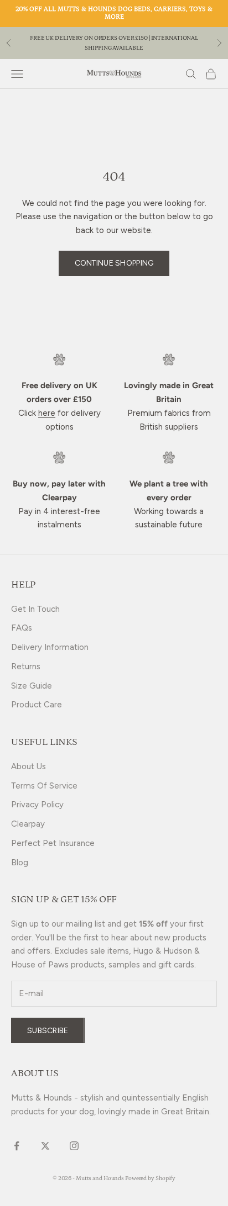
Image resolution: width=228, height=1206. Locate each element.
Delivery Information (50, 647)
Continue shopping (114, 263)
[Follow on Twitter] (45, 1145)
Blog (19, 863)
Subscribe (48, 1030)
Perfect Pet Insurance (53, 843)
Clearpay (28, 824)
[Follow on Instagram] (74, 1145)
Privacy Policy (37, 805)
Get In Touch (35, 609)
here (46, 413)
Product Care (36, 705)
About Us (28, 766)
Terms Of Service (44, 786)
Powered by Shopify (150, 1178)
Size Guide (31, 686)
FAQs (21, 628)
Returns (25, 666)
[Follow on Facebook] (16, 1145)
